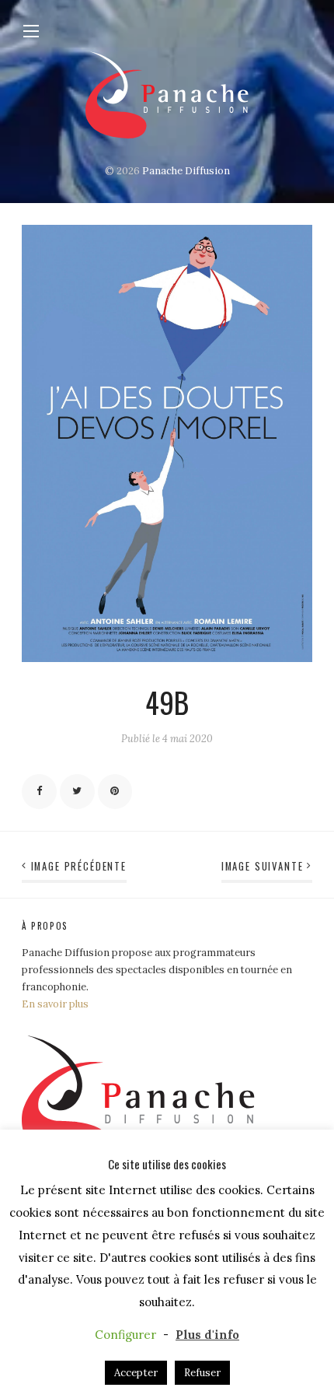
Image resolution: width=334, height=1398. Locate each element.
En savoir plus (55, 1004)
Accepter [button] (136, 1372)
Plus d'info (207, 1334)
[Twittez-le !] (77, 791)
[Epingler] (115, 791)
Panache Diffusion (186, 170)
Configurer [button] (125, 1334)
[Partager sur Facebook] (39, 791)
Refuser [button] (202, 1372)
